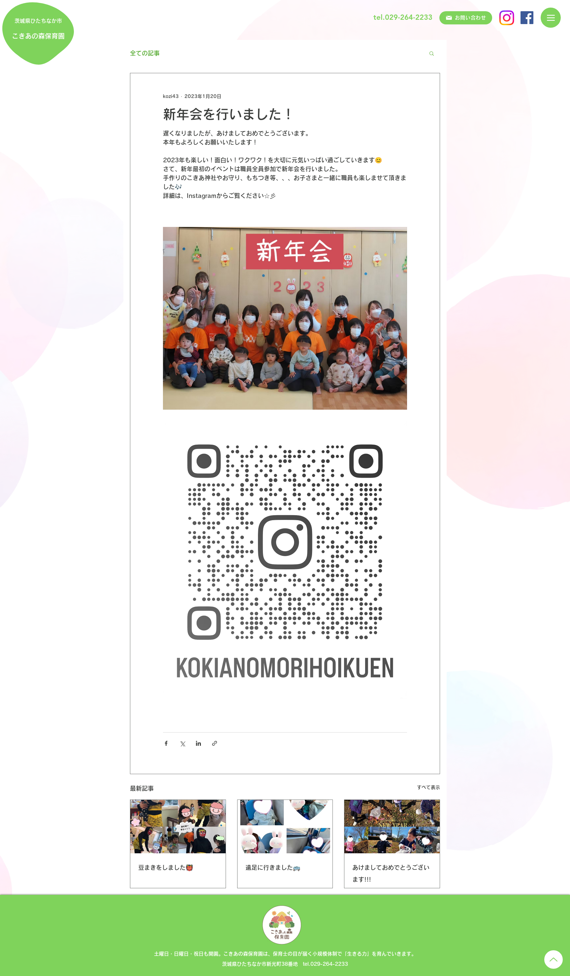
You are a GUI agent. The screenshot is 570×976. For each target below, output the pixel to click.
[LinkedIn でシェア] (198, 743)
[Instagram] (507, 18)
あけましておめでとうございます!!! (390, 873)
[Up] (553, 959)
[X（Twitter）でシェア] (182, 743)
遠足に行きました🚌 (272, 867)
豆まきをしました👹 (165, 867)
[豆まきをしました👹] (178, 826)
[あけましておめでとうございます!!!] (392, 826)
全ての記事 (145, 53)
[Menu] (551, 18)
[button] (431, 53)
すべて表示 (428, 787)
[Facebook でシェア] (166, 743)
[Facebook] (527, 17)
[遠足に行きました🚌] (285, 826)
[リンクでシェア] (214, 743)
